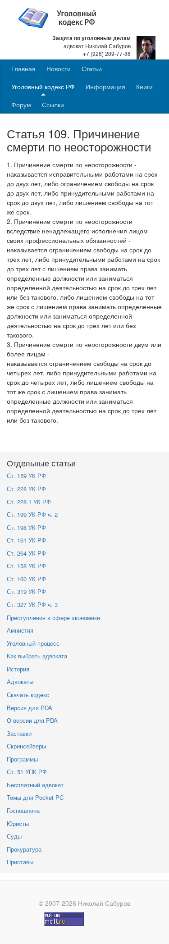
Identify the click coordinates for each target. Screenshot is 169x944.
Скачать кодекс (28, 694)
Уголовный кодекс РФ (43, 86)
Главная (23, 68)
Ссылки (53, 104)
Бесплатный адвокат (35, 784)
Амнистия (20, 630)
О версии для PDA (32, 720)
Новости (58, 68)
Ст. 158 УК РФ (26, 565)
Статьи (92, 68)
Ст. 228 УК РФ (26, 488)
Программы (22, 759)
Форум (21, 104)
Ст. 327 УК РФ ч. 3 (32, 604)
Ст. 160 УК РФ (26, 579)
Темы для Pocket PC (35, 797)
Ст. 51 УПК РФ (27, 771)
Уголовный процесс (33, 643)
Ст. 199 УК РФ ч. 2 (32, 514)
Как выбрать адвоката (37, 656)
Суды (14, 836)
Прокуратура (24, 849)
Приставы (20, 861)
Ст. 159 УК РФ (26, 475)
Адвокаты (20, 681)
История (18, 669)
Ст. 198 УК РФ (26, 527)
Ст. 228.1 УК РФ (29, 501)
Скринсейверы (26, 746)
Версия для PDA (29, 707)
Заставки (19, 733)
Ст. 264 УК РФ (26, 553)
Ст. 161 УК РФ (26, 540)
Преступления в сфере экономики (53, 617)
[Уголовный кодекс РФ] (62, 17)
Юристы (18, 823)
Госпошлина (23, 810)
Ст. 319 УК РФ (26, 591)
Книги (144, 86)
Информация (105, 86)
